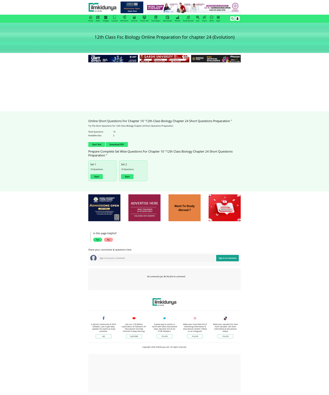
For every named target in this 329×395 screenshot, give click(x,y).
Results (177, 21)
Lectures (134, 21)
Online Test (144, 21)
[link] (132, 7)
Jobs (197, 21)
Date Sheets (167, 21)
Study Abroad (188, 21)
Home (90, 21)
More (212, 21)
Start (96, 176)
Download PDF (116, 144)
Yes (97, 239)
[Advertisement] (164, 82)
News (98, 21)
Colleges (106, 21)
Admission (124, 21)
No (108, 239)
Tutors (204, 21)
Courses (115, 21)
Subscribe (134, 336)
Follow (165, 336)
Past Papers (155, 21)
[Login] (237, 18)
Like (103, 336)
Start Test (96, 144)
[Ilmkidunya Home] (102, 7)
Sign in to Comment (227, 258)
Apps (218, 21)
